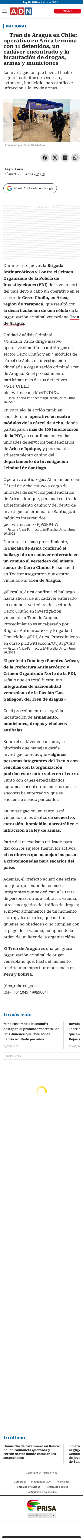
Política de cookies (57, 1487)
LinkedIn (65, 157)
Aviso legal (63, 1481)
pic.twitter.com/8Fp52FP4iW (31, 524)
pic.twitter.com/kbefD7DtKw (31, 392)
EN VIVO (67, 11)
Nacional (16, 26)
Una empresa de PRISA (41, 1505)
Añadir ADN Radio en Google (33, 188)
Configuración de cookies (41, 1492)
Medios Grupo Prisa (41, 1515)
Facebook (44, 157)
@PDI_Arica (37, 637)
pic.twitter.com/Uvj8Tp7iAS (48, 643)
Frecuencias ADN (41, 1481)
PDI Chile (15, 1056)
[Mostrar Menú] (4, 11)
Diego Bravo (13, 169)
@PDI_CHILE (16, 386)
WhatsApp (75, 157)
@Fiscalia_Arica (18, 341)
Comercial (20, 1481)
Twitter (55, 157)
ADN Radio (21, 11)
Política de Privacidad (27, 1487)
